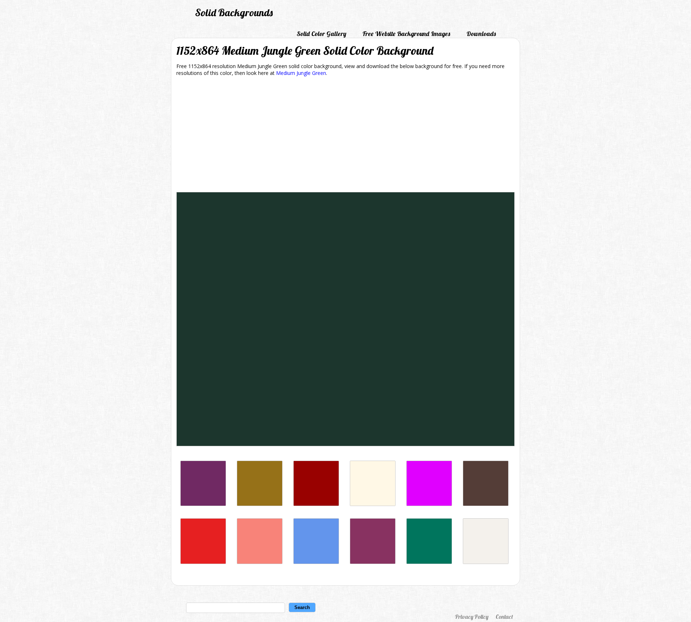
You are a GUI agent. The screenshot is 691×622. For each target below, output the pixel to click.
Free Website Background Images (406, 34)
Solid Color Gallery (321, 34)
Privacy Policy (471, 616)
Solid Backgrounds (234, 12)
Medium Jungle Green (301, 73)
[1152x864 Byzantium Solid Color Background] (203, 504)
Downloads (481, 34)
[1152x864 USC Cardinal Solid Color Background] (316, 504)
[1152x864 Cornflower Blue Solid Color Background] (316, 562)
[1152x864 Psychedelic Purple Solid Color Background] (429, 504)
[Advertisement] (345, 135)
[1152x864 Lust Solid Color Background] (203, 562)
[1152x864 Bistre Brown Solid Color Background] (260, 504)
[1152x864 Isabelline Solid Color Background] (486, 562)
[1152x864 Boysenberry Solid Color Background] (373, 562)
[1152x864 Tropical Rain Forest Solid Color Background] (429, 562)
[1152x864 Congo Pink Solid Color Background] (260, 562)
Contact (504, 616)
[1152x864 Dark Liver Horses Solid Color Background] (486, 504)
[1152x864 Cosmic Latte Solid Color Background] (373, 504)
